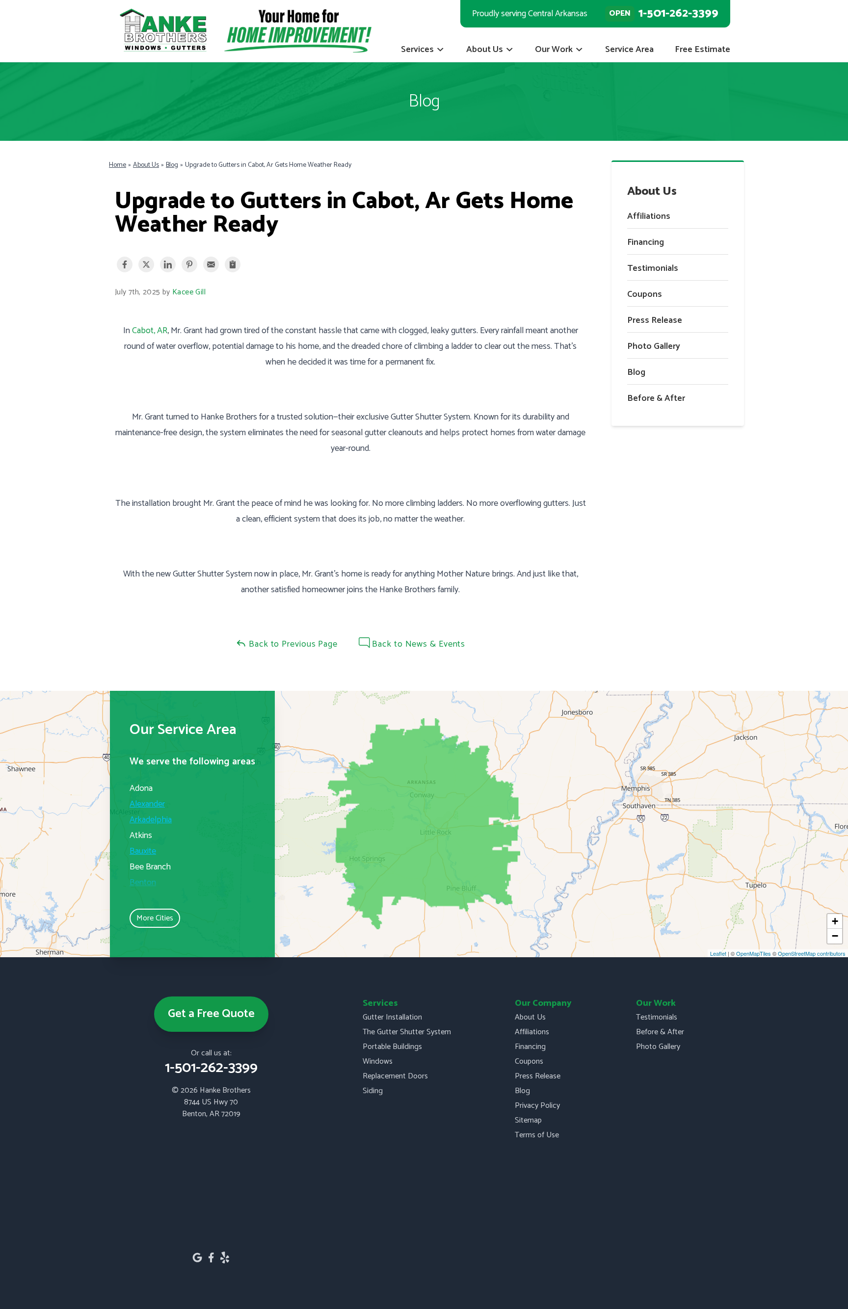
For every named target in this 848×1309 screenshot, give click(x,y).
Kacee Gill (189, 292)
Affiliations (648, 216)
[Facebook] (211, 1257)
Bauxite (143, 851)
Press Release (654, 320)
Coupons (644, 294)
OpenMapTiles (753, 953)
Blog (636, 372)
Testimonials (652, 268)
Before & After (656, 398)
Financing (645, 242)
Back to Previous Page (292, 644)
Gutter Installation (392, 1017)
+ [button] (835, 921)
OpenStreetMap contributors (812, 953)
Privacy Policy (537, 1105)
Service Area (629, 49)
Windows (378, 1061)
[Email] (211, 264)
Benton (143, 882)
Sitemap (528, 1120)
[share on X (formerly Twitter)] (146, 264)
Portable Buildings (392, 1046)
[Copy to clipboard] (232, 264)
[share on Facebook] (124, 264)
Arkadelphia (151, 819)
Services (417, 49)
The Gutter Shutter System (407, 1032)
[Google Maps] (197, 1257)
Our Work (554, 49)
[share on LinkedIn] (168, 264)
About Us (484, 49)
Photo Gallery (653, 346)
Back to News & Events (418, 644)
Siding (373, 1091)
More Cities (154, 918)
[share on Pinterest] (189, 264)
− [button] (835, 936)
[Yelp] (225, 1257)
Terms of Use (537, 1135)
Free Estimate (702, 49)
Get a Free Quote (211, 1013)
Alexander (147, 804)
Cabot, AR (149, 330)
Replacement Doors (395, 1076)
